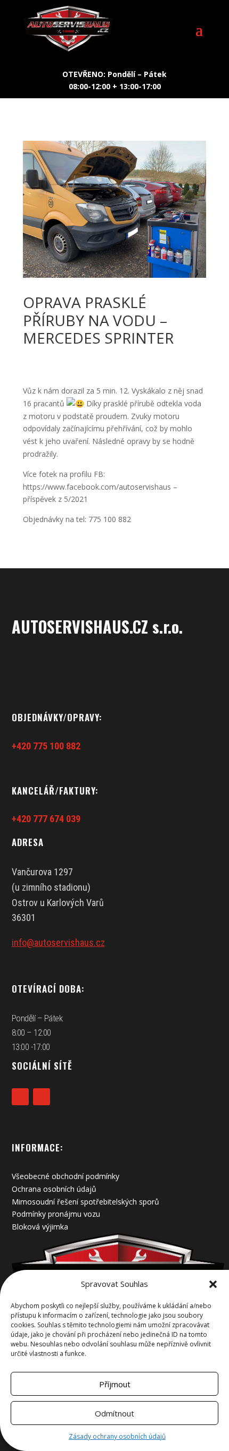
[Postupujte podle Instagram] (41, 1096)
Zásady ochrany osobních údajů (117, 1436)
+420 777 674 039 (46, 818)
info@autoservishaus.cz (58, 942)
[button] (213, 1284)
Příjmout (114, 1384)
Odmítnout (114, 1413)
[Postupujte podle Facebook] (20, 1096)
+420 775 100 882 (46, 746)
